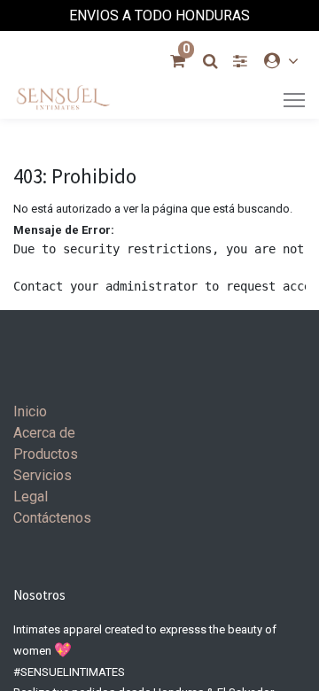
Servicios (42, 475)
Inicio (30, 411)
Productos (45, 454)
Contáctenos (52, 517)
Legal (30, 496)
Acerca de (44, 432)
